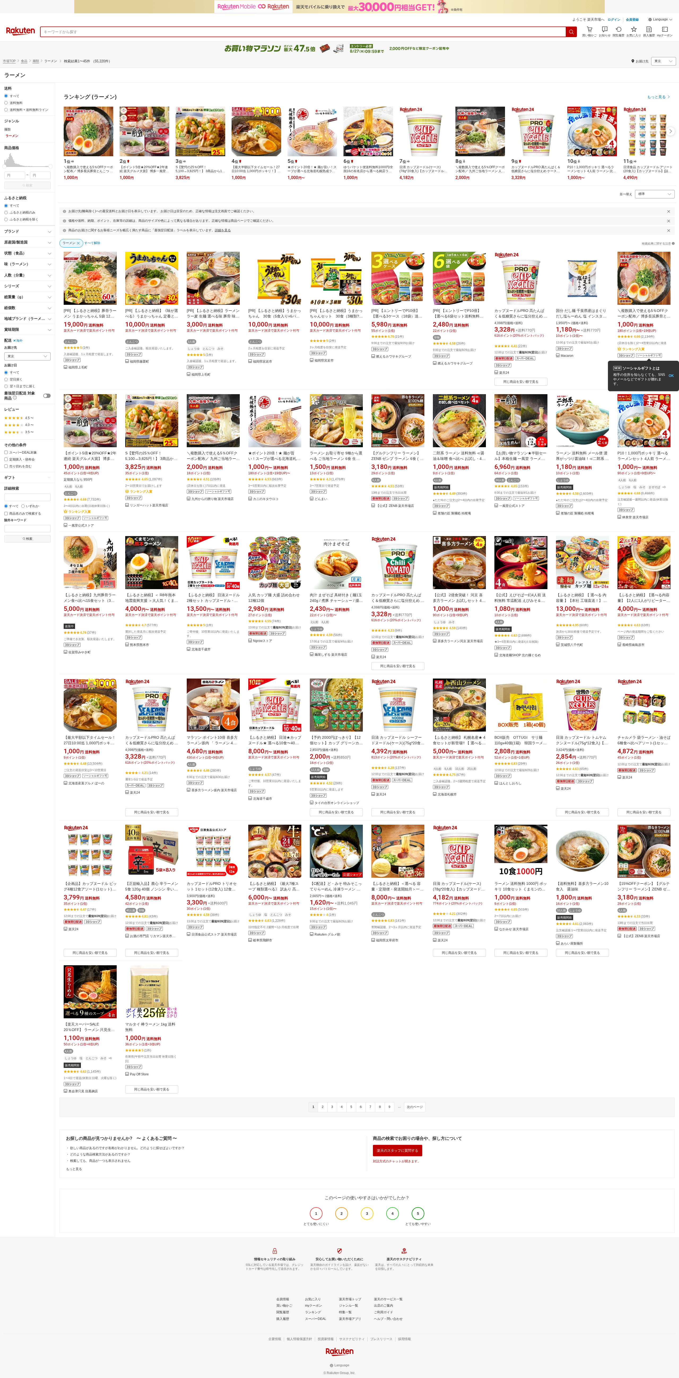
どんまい (321, 499)
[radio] (6, 96)
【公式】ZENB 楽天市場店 (395, 506)
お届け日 (10, 365)
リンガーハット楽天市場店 (149, 505)
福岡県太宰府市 (387, 940)
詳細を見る (223, 230)
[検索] (571, 32)
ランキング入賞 (633, 349)
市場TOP (9, 61)
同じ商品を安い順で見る (520, 382)
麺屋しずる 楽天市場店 (331, 655)
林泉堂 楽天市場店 (635, 517)
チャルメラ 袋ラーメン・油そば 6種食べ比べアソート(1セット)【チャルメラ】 (644, 743)
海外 (19, 340)
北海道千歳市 (201, 649)
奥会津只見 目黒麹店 (83, 1091)
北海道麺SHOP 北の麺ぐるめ (520, 655)
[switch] (47, 396)
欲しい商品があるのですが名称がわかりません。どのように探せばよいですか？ (127, 1148)
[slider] (4, 166)
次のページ (415, 1107)
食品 (24, 61)
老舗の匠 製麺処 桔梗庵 (454, 513)
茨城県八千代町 (572, 645)
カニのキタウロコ (265, 499)
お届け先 (10, 347)
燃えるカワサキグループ (393, 356)
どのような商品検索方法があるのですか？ (100, 1154)
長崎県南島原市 (633, 645)
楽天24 (504, 373)
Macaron (567, 356)
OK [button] (671, 376)
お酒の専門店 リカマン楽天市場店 (154, 936)
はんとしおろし (510, 783)
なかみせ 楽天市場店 (514, 929)
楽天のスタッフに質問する (397, 1151)
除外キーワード (15, 520)
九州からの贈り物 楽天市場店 (212, 499)
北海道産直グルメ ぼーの (86, 783)
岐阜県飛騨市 (262, 940)
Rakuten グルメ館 (327, 934)
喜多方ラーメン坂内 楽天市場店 (214, 790)
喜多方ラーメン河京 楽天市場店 (460, 641)
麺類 (36, 61)
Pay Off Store (139, 1074)
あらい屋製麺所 (572, 943)
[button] (660, 20)
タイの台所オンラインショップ (337, 803)
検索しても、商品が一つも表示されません (100, 1161)
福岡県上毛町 (78, 367)
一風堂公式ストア (81, 525)
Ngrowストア (262, 641)
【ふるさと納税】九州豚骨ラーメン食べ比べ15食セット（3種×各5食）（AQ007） (90, 600)
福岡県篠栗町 (139, 361)
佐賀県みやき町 (79, 652)
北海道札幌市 (447, 794)
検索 (29, 185)
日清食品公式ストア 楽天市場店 (214, 934)
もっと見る (74, 1169)
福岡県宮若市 (262, 361)
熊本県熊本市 (139, 645)
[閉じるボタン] (668, 211)
